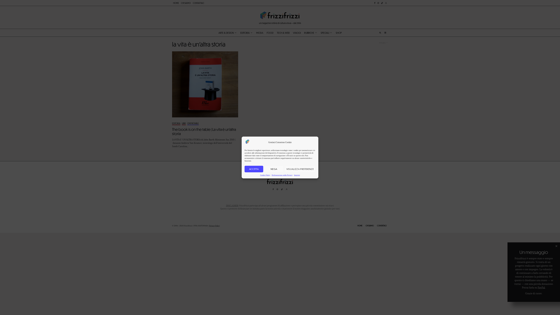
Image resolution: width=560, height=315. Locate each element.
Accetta (254, 169)
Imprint (297, 175)
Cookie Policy (265, 175)
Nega (274, 169)
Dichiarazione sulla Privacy (282, 175)
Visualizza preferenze (300, 169)
